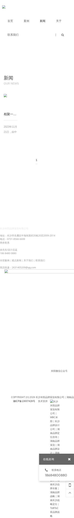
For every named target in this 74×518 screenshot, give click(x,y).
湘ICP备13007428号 (24, 401)
